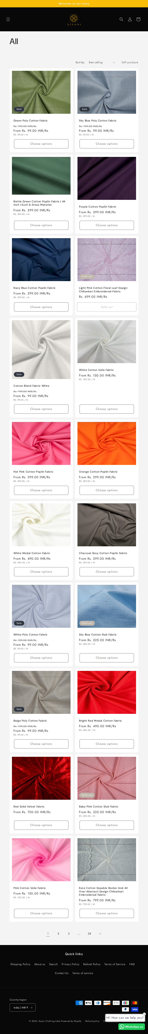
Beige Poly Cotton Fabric (30, 720)
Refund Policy (91, 964)
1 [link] (48, 933)
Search (53, 964)
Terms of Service (114, 964)
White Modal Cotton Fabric (31, 553)
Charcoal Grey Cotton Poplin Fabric (103, 553)
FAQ (132, 964)
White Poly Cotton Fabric (30, 634)
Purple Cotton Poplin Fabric (97, 206)
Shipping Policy (20, 964)
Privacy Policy (70, 964)
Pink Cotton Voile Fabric (29, 888)
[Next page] (100, 934)
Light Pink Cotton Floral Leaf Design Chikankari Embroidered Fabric (103, 289)
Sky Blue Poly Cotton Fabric (98, 120)
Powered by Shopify (71, 1021)
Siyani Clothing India (49, 1021)
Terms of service (82, 973)
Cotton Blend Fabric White (31, 385)
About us (39, 964)
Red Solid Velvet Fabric (29, 806)
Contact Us (61, 973)
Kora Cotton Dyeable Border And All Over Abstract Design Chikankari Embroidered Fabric (103, 891)
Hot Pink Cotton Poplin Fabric (33, 471)
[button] (8, 19)
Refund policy (92, 1021)
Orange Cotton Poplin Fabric (98, 471)
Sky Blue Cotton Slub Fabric (98, 634)
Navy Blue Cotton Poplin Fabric (34, 288)
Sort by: (80, 62)
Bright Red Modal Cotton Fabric (100, 720)
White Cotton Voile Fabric (96, 370)
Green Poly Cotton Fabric (30, 120)
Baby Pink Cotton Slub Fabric (99, 806)
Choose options (41, 144)
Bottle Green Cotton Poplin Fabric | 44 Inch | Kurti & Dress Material (39, 203)
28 (89, 934)
